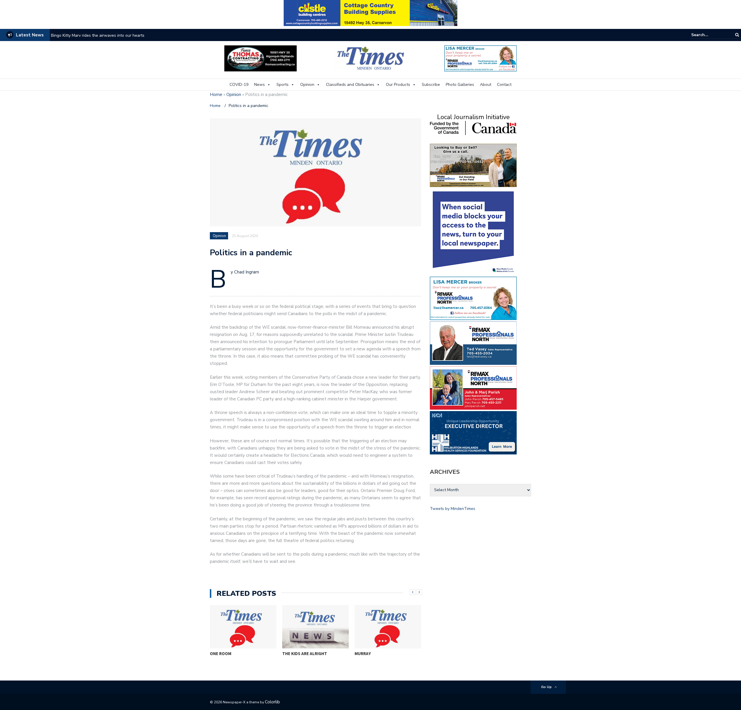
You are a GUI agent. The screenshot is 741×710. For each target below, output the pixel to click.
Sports (282, 84)
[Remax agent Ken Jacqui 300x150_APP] (473, 165)
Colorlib (272, 702)
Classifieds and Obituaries (350, 84)
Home (216, 94)
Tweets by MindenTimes (452, 508)
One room (220, 653)
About (485, 84)
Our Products (398, 84)
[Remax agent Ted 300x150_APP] (473, 342)
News (259, 84)
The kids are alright (304, 653)
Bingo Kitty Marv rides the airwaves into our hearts (97, 35)
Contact (504, 84)
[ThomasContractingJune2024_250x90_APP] (260, 58)
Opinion (307, 84)
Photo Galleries (460, 84)
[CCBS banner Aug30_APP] (370, 12)
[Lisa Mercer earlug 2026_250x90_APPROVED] (480, 58)
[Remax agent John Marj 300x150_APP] (473, 387)
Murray (363, 653)
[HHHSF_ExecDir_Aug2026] (473, 432)
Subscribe (431, 84)
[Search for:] (708, 35)
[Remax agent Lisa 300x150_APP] (473, 298)
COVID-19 (239, 84)
